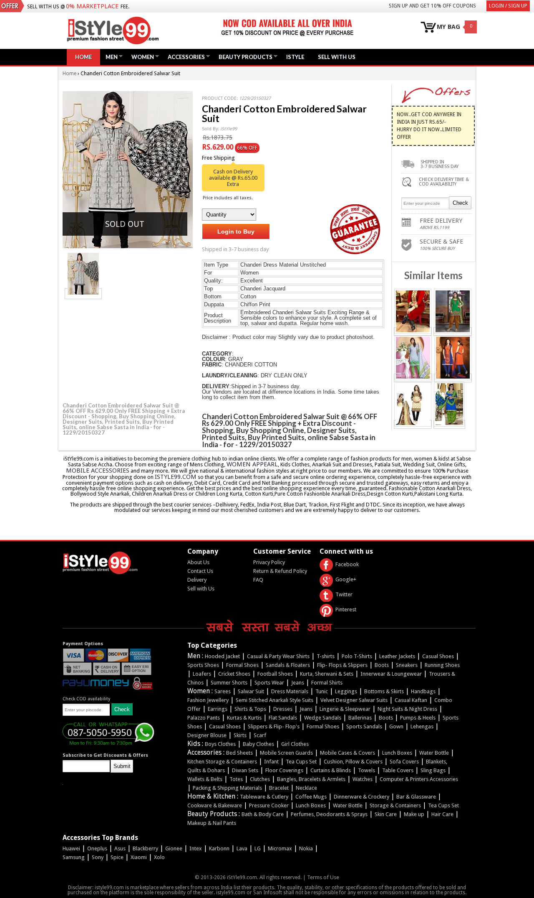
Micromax (280, 848)
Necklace (306, 788)
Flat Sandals (283, 718)
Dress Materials (289, 691)
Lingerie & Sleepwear (345, 709)
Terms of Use (323, 877)
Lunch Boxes (397, 753)
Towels (366, 770)
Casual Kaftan (411, 700)
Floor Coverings (284, 770)
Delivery (197, 580)
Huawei (71, 848)
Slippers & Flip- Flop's (274, 726)
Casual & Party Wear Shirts (278, 656)
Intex (195, 848)
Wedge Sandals (322, 718)
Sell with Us (200, 588)
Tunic (321, 691)
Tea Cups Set (301, 761)
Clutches (260, 779)
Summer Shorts (229, 682)
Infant (271, 761)
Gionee (173, 848)
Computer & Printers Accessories (419, 779)
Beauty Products (243, 56)
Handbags (423, 691)
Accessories (184, 56)
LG (257, 848)
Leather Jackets (397, 656)
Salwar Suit (251, 691)
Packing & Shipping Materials (227, 788)
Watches (363, 779)
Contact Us (200, 571)
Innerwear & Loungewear (391, 674)
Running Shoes (442, 665)
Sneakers (407, 665)
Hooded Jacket (222, 656)
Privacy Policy (269, 562)
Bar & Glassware (416, 797)
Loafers (202, 674)
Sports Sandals (364, 726)
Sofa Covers (404, 761)
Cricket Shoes (234, 674)
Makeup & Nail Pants (211, 823)
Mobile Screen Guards (286, 753)
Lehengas (422, 726)
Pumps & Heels (418, 718)
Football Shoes (275, 674)
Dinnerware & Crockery (361, 797)
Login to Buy (235, 231)
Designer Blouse (207, 735)
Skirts (240, 735)
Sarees (222, 691)
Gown (396, 726)
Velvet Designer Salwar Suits (354, 700)
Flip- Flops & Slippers (342, 665)
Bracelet (279, 788)
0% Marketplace (92, 6)
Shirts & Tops (250, 709)
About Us (198, 562)
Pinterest (345, 609)
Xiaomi (139, 857)
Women (140, 56)
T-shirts (326, 656)
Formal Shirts (327, 682)
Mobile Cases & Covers (347, 753)
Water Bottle (434, 753)
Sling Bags (433, 770)
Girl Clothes (295, 744)
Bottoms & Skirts (384, 691)
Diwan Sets (245, 770)
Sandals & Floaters (288, 665)
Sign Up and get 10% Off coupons (432, 6)
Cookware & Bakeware (214, 805)
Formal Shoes (242, 665)
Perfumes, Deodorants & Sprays (329, 814)
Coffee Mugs (311, 797)
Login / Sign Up (508, 6)
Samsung (74, 857)
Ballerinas (360, 718)
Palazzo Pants (203, 718)
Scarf (260, 735)
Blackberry (145, 848)
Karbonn (219, 848)
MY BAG (448, 27)
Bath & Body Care (263, 814)
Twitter (344, 594)
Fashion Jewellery (208, 700)
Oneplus (97, 848)
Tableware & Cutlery (264, 797)
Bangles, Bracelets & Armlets (311, 779)
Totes (236, 779)
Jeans (297, 682)
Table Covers (397, 770)
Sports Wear (269, 682)
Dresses (282, 709)
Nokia (306, 848)
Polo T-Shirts (357, 656)
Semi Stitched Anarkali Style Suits (274, 700)
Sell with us (336, 56)
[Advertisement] (125, 349)
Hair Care (442, 814)
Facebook (347, 564)
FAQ (258, 580)
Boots (382, 665)
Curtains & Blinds (330, 770)
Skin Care (386, 814)
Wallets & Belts (204, 779)
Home (83, 56)
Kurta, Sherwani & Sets (326, 674)
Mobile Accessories (97, 470)
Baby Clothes (258, 744)
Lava (242, 848)
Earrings (217, 709)
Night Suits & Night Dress (407, 709)
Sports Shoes (203, 665)
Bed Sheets (239, 753)
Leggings (346, 691)
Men (109, 56)
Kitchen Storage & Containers (222, 761)
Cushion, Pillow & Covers (353, 761)
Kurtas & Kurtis (244, 718)
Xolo (159, 857)
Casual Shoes (438, 656)
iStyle (295, 56)
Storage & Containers (395, 805)
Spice (117, 857)
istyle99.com (175, 477)
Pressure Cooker (269, 805)
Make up (414, 814)
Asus (120, 848)
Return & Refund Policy (280, 571)
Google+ (345, 579)
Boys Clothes (220, 744)
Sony (97, 857)
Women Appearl (252, 464)
